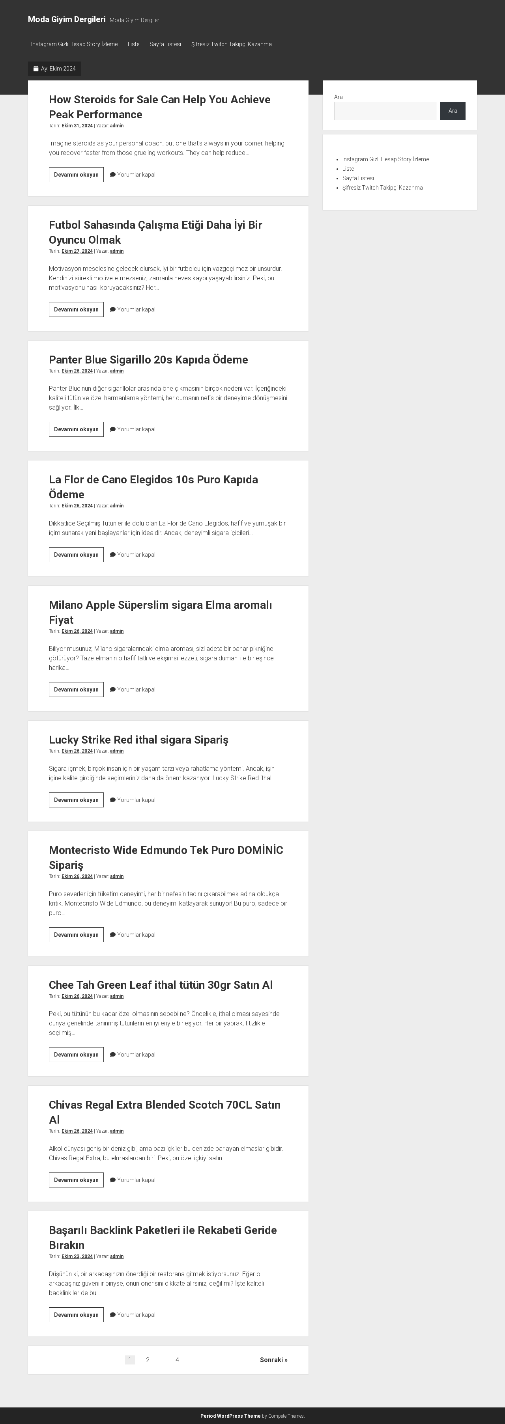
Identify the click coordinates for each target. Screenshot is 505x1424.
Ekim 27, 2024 (77, 251)
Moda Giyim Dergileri (67, 19)
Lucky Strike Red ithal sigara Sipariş (138, 739)
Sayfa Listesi (165, 44)
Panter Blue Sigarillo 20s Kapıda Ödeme (148, 359)
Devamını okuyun (79, 176)
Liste (133, 44)
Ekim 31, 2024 (77, 126)
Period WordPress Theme (230, 1416)
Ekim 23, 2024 (77, 1256)
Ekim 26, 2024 (77, 371)
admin (116, 126)
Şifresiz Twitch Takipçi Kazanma (231, 44)
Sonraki (271, 1360)
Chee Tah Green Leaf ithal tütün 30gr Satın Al (161, 985)
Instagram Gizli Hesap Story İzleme (74, 44)
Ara (338, 97)
